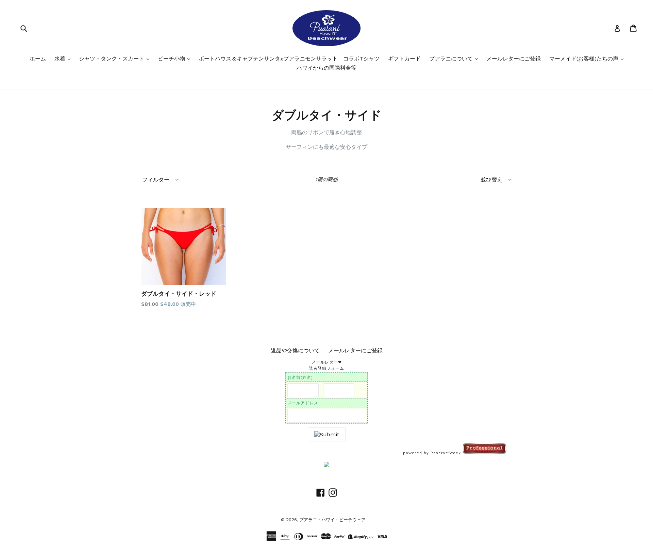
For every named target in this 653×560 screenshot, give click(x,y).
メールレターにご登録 (513, 58)
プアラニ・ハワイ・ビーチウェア (332, 519)
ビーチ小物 (172, 58)
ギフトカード (404, 58)
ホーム (38, 58)
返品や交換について (295, 350)
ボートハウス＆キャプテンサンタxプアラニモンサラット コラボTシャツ (289, 58)
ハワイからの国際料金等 (326, 68)
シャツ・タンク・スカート (112, 58)
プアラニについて (451, 58)
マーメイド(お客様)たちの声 (584, 58)
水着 (60, 58)
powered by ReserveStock (433, 453)
